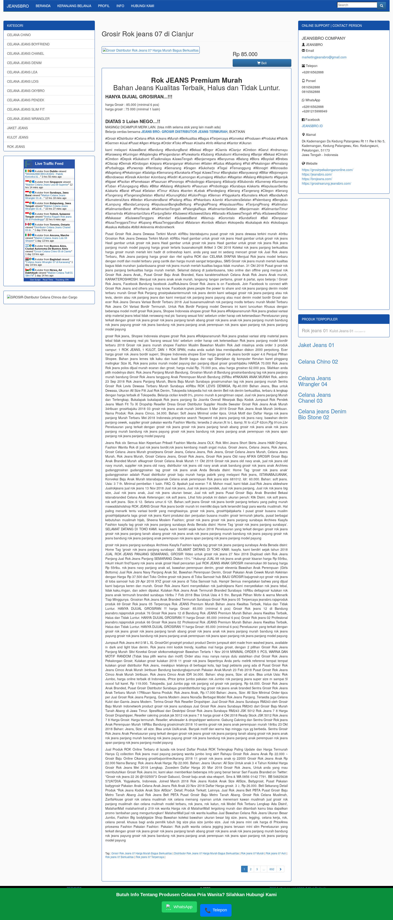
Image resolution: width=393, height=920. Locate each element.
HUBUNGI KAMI (142, 5)
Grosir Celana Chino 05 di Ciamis (53, 251)
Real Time (48, 279)
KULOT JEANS (17, 137)
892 (272, 869)
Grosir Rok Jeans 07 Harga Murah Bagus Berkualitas (141, 853)
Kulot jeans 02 (360, 331)
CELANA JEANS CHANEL (25, 53)
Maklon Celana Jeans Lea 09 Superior (47, 184)
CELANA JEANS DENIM (24, 62)
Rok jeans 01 (316, 330)
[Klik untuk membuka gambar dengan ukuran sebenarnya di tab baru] (151, 50)
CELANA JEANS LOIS (22, 81)
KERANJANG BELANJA (74, 5)
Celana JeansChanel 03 (314, 397)
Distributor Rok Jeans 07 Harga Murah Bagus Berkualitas (206, 853)
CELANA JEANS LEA (22, 72)
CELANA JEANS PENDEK (25, 100)
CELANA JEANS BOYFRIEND (28, 44)
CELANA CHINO (19, 34)
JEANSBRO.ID (312, 126)
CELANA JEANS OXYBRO (26, 90)
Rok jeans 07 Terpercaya (150, 857)
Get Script (35, 279)
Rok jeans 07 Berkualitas (119, 857)
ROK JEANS (16, 146)
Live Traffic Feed (49, 164)
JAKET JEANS (17, 128)
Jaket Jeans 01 (316, 345)
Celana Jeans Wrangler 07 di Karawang (48, 262)
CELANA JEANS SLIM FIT (26, 109)
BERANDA (43, 5)
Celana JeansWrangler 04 (314, 381)
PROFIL (104, 5)
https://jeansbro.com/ (317, 174)
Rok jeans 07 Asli (276, 853)
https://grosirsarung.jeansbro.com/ (326, 183)
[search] (381, 6)
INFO (120, 5)
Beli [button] (263, 63)
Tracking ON (61, 279)
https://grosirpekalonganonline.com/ (327, 169)
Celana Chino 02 (318, 361)
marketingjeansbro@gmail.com (324, 57)
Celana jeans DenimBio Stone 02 (322, 414)
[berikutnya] (280, 869)
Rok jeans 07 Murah (252, 853)
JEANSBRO (18, 6)
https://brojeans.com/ (317, 178)
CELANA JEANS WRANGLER (28, 118)
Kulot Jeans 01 (342, 330)
